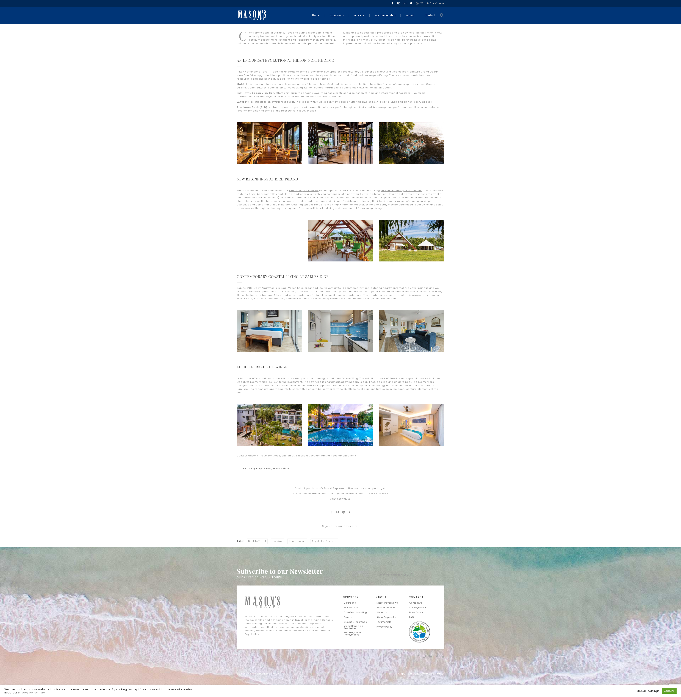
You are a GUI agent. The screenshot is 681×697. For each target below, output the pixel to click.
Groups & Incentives (355, 622)
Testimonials (384, 622)
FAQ (411, 617)
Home (316, 15)
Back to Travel (257, 541)
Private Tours (351, 607)
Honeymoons (297, 541)
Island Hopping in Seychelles (354, 627)
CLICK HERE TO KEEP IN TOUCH (259, 577)
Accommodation (385, 15)
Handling (361, 612)
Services (359, 15)
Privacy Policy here (31, 692)
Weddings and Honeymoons (352, 633)
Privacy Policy (384, 626)
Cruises (348, 617)
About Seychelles (387, 617)
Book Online (416, 612)
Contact (430, 15)
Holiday (277, 541)
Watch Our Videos (432, 3)
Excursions (337, 15)
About (410, 15)
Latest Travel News (387, 602)
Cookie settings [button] (648, 691)
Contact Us (415, 602)
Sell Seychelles (418, 607)
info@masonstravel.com (347, 493)
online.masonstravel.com (309, 493)
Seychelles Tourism (324, 541)
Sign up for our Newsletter (340, 526)
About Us (382, 612)
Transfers (349, 612)
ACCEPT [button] (669, 691)
